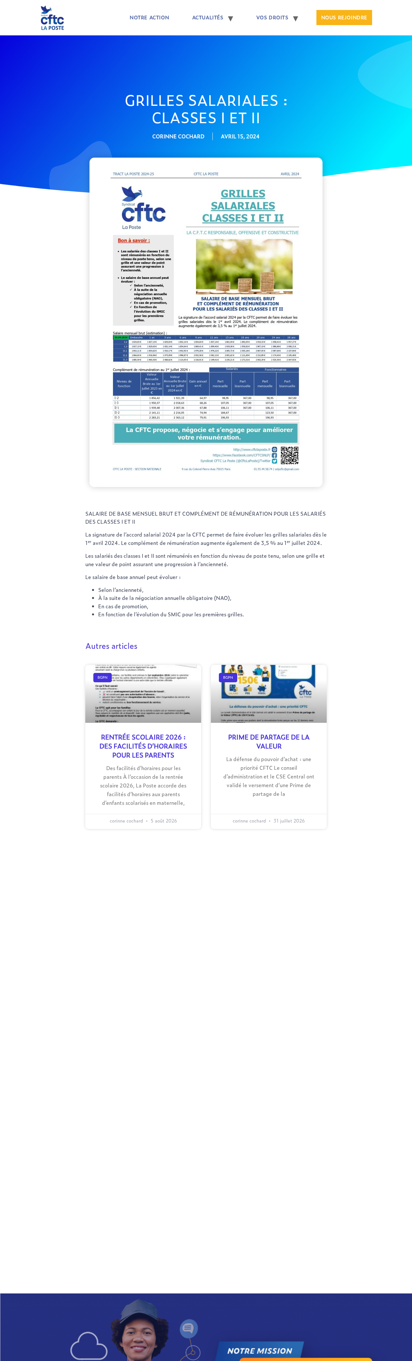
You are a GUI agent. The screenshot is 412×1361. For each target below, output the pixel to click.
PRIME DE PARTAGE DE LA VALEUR (269, 741)
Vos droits (272, 17)
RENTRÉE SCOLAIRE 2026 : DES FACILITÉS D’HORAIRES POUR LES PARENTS (143, 745)
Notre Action (149, 17)
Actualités (207, 17)
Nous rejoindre (344, 17)
